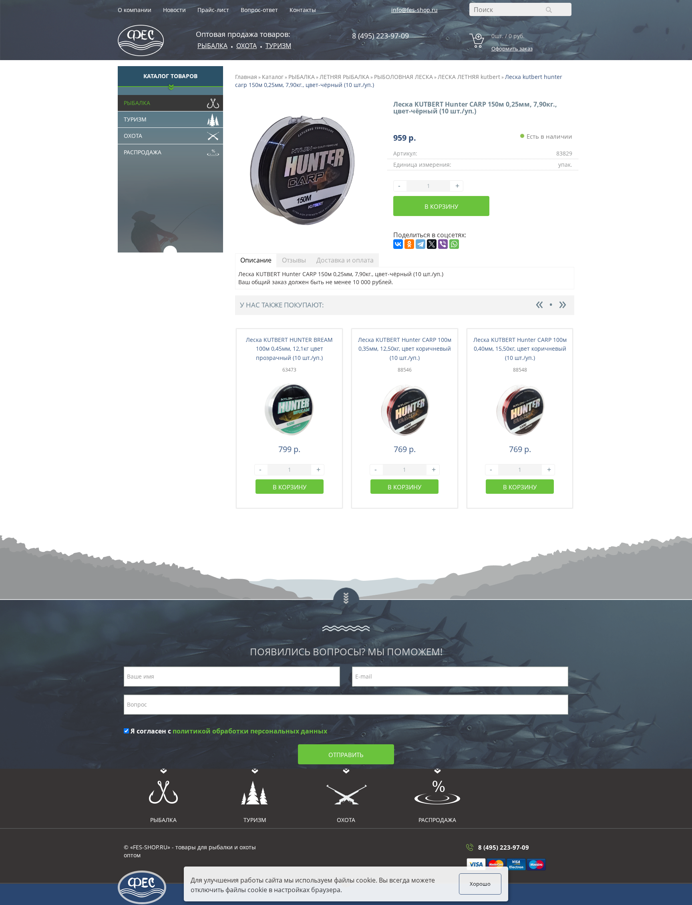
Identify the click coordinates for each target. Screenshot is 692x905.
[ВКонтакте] (398, 244)
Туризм (278, 45)
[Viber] (443, 244)
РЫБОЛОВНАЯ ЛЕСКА (403, 77)
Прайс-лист (213, 10)
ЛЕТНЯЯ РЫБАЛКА (344, 77)
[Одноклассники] (409, 244)
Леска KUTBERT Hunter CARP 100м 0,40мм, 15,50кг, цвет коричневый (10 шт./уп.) (520, 349)
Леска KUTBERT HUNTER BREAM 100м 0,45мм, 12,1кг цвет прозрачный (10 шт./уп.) (289, 349)
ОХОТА (246, 45)
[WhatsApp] (454, 244)
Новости (174, 10)
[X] (432, 244)
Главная (246, 77)
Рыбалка (212, 45)
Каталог (273, 77)
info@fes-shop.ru (414, 10)
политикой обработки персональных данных (250, 731)
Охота (133, 135)
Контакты (303, 10)
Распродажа (142, 152)
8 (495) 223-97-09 (380, 35)
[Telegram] (420, 244)
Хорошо (480, 884)
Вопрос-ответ (259, 10)
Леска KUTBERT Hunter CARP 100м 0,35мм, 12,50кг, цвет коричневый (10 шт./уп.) (404, 349)
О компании (134, 10)
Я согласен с (228, 731)
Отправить (346, 755)
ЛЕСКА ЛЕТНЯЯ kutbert (469, 77)
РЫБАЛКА (301, 77)
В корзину (441, 206)
